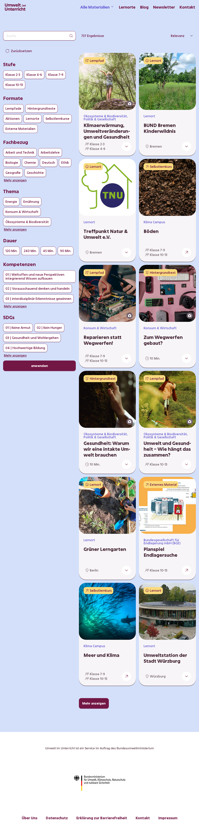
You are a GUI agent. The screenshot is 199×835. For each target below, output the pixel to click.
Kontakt (187, 7)
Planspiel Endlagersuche (160, 552)
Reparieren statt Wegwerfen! (102, 340)
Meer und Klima (101, 655)
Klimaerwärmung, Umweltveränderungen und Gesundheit (107, 131)
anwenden (39, 366)
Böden (151, 231)
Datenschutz (57, 818)
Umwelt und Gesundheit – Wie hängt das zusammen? (167, 449)
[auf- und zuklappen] (126, 146)
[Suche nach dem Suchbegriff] (71, 36)
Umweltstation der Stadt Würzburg (165, 658)
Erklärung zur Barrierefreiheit (101, 818)
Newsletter (164, 7)
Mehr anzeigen (94, 703)
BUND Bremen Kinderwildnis (160, 128)
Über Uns (29, 818)
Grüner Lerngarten (105, 549)
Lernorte (127, 7)
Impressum (167, 818)
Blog (144, 7)
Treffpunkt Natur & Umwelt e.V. (106, 234)
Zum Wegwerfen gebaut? (163, 340)
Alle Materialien (95, 7)
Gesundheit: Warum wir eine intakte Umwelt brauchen (107, 449)
